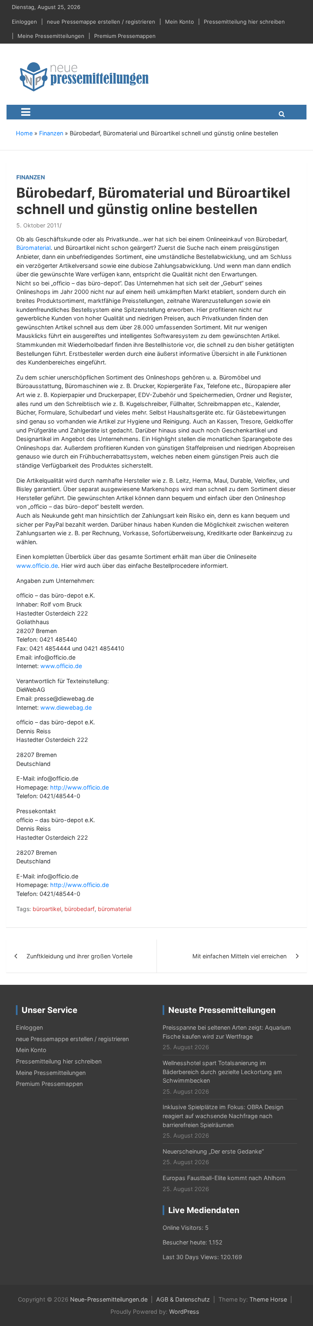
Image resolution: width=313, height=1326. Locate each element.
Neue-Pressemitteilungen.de (109, 1299)
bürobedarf (79, 908)
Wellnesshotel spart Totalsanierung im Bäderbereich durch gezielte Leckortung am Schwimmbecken (222, 1071)
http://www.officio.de (79, 787)
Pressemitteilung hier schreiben (244, 21)
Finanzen (51, 133)
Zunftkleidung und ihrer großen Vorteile (79, 956)
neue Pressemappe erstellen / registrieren (101, 21)
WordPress (184, 1311)
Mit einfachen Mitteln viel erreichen (239, 956)
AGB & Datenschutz (183, 1299)
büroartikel (47, 908)
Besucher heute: (186, 1242)
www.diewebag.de (66, 707)
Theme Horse (268, 1299)
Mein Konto (179, 21)
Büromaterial (33, 247)
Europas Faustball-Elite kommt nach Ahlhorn (224, 1177)
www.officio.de (37, 565)
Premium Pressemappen (125, 36)
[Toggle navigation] (25, 112)
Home (24, 133)
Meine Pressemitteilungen (51, 36)
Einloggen (24, 21)
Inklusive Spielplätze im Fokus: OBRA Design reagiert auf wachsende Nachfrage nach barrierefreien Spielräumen (223, 1115)
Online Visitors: (184, 1227)
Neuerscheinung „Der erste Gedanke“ (213, 1151)
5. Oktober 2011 (38, 225)
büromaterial (114, 908)
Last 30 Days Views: (191, 1256)
